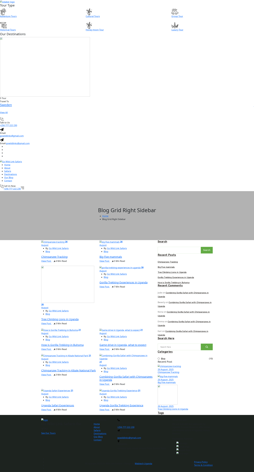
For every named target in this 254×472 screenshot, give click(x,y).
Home (7, 164)
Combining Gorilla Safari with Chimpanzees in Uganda (126, 378)
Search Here (166, 338)
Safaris (7, 171)
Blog (48, 251)
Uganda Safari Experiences (57, 405)
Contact (8, 180)
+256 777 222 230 (8, 125)
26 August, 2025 (166, 369)
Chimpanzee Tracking (54, 257)
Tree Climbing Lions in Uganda (60, 319)
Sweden (6, 105)
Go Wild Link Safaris (59, 248)
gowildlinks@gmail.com (12, 135)
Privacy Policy (201, 461)
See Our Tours (48, 433)
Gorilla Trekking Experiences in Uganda (123, 282)
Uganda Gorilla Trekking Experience (121, 405)
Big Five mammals (110, 257)
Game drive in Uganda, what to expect (122, 345)
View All (4, 112)
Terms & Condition (203, 465)
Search (162, 241)
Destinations (10, 174)
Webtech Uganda (143, 463)
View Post (46, 261)
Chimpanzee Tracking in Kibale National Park (68, 370)
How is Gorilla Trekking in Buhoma (62, 345)
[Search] (207, 347)
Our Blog (8, 177)
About (7, 168)
